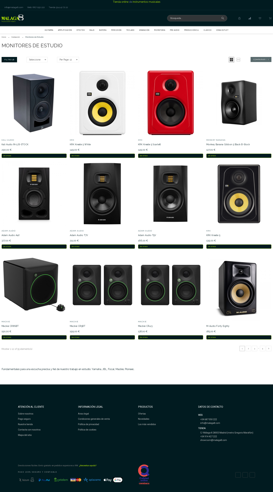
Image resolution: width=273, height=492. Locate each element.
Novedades (143, 419)
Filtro (8, 60)
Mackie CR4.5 (145, 326)
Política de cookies (87, 429)
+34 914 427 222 (208, 436)
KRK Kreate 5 (213, 235)
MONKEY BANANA (216, 140)
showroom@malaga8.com (213, 440)
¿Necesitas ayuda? (88, 465)
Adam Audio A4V (11, 235)
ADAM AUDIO (8, 231)
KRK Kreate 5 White (80, 144)
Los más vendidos (147, 424)
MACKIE (6, 322)
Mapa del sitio (25, 435)
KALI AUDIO (8, 140)
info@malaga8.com (13, 7)
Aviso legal (83, 413)
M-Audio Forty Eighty (217, 326)
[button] (231, 59)
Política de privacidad (88, 424)
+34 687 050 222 (208, 419)
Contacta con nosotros (29, 429)
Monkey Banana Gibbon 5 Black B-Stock (228, 144)
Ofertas (142, 413)
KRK (72, 140)
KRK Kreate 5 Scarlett (149, 144)
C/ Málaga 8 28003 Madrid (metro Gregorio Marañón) (226, 432)
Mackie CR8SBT (10, 326)
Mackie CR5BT (77, 326)
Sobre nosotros (25, 413)
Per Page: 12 (66, 59)
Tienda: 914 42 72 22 (58, 7)
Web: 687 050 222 (36, 7)
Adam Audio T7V (79, 235)
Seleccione (34, 59)
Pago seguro (24, 419)
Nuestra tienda (25, 424)
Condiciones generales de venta (94, 419)
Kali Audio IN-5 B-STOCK (15, 144)
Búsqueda (223, 18)
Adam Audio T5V (147, 235)
